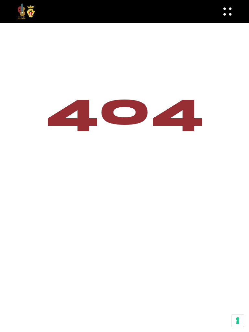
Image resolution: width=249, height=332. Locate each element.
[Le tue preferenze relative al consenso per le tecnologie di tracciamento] (237, 320)
